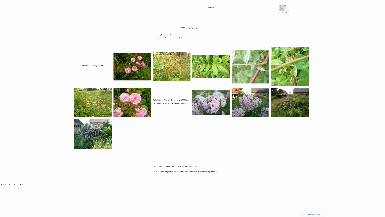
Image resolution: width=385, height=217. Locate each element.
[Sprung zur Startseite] (284, 10)
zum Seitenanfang (314, 214)
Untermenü (209, 7)
